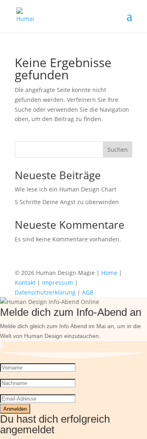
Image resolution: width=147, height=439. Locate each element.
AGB (88, 292)
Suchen (117, 149)
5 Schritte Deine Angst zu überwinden (67, 202)
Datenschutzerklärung (45, 292)
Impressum (57, 282)
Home (109, 273)
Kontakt (25, 282)
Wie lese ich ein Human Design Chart (65, 189)
